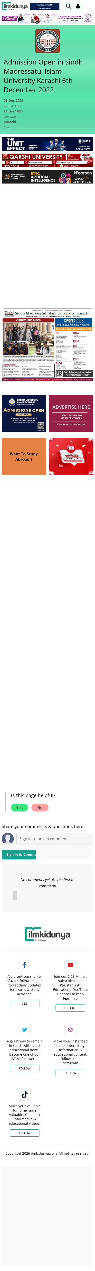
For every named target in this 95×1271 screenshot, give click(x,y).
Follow (24, 1068)
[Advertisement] (47, 237)
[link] (44, 6)
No (40, 807)
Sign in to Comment (21, 854)
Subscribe (70, 1008)
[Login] (78, 6)
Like (25, 1004)
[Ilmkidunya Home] (15, 6)
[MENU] (89, 6)
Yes (19, 807)
